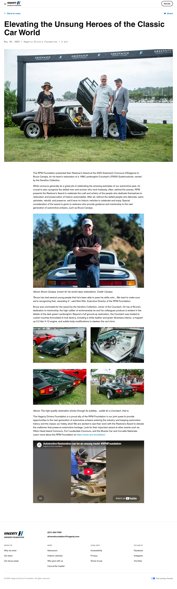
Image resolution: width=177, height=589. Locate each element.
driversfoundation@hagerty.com (63, 536)
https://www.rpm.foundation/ (91, 434)
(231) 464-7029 (54, 532)
